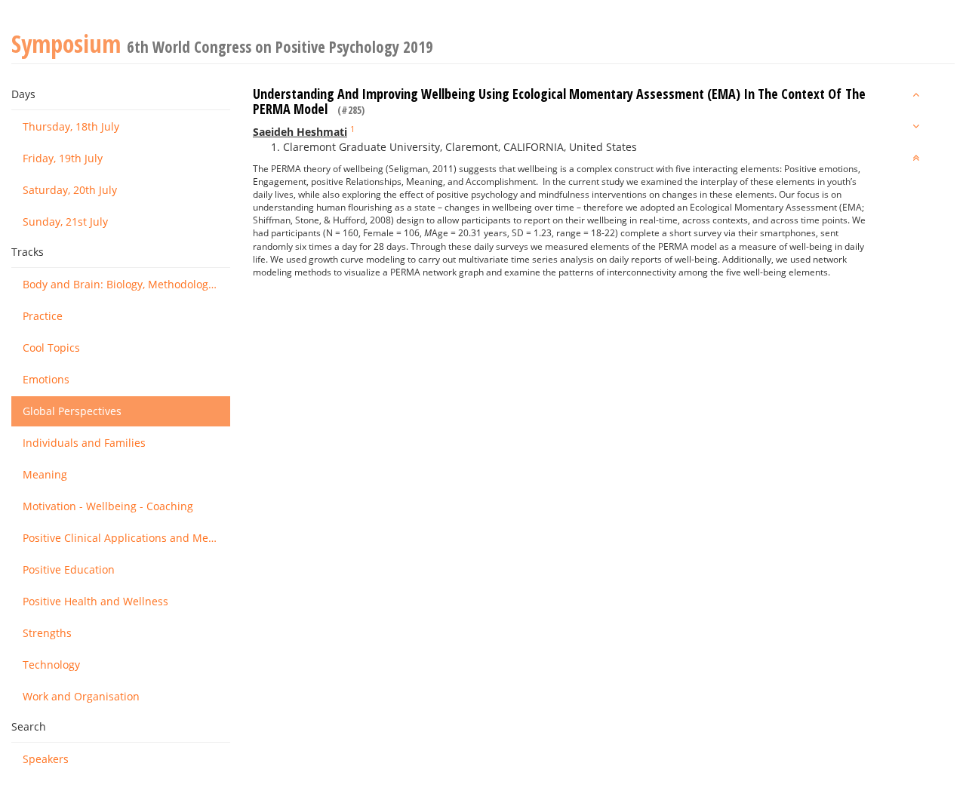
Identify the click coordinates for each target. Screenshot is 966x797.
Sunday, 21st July (65, 221)
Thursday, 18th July (71, 126)
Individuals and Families (84, 442)
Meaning (45, 474)
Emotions (46, 379)
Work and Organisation (81, 696)
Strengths (47, 633)
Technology (51, 664)
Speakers (46, 759)
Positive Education (69, 569)
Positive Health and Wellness (95, 601)
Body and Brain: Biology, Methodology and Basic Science (126, 284)
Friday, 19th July (63, 158)
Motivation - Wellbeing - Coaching (108, 506)
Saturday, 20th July (70, 190)
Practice (43, 316)
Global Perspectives (72, 411)
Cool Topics (51, 347)
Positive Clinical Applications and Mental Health (126, 538)
